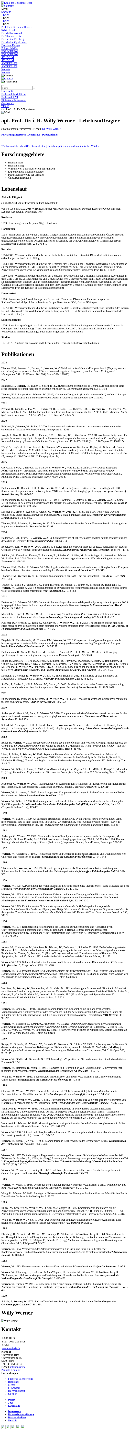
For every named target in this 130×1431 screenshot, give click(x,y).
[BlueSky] (8, 1428)
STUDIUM (7, 57)
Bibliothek (13, 1381)
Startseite (6, 11)
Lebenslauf (33, 134)
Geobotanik (7, 103)
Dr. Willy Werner (51, 128)
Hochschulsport (16, 1390)
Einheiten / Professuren (13, 100)
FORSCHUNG (9, 51)
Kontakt (5, 69)
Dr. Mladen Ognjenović (14, 42)
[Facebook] (3, 1428)
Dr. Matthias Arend (11, 33)
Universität (7, 91)
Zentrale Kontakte (11, 1370)
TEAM (5, 14)
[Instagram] (18, 1428)
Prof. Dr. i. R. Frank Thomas (16, 27)
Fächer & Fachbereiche (20, 1378)
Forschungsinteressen (13, 134)
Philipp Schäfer (9, 48)
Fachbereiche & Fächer (13, 94)
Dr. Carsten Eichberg (12, 39)
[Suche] (2, 85)
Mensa (11, 1384)
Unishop (12, 1393)
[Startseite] (16, 2)
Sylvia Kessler (9, 30)
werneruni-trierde (11, 1348)
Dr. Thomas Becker (11, 36)
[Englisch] (7, 78)
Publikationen (50, 134)
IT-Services (14, 1387)
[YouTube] (13, 1428)
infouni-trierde (17, 1367)
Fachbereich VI (9, 97)
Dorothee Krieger (10, 45)
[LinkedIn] (23, 1428)
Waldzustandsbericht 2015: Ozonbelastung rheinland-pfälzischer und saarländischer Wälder (50, 146)
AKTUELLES (9, 63)
